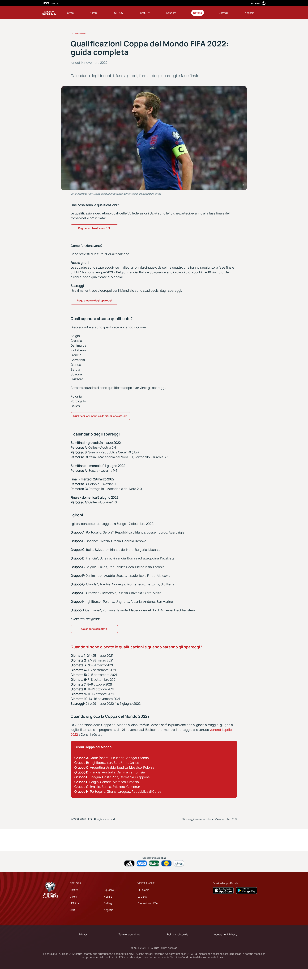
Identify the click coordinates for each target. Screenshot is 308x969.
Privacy (83, 934)
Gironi (73, 896)
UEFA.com (143, 890)
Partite (74, 890)
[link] (70, 13)
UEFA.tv (74, 903)
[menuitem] (74, 13)
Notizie (108, 896)
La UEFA (142, 896)
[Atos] (142, 863)
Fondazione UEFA (147, 903)
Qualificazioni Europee (49, 13)
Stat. (73, 910)
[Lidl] (166, 863)
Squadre (109, 890)
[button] (145, 13)
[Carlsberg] (154, 863)
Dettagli (108, 903)
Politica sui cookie (177, 934)
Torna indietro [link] (80, 33)
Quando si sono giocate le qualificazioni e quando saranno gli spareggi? (136, 646)
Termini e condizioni (130, 934)
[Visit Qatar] (179, 863)
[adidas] (129, 863)
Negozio (108, 910)
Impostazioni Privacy (225, 934)
